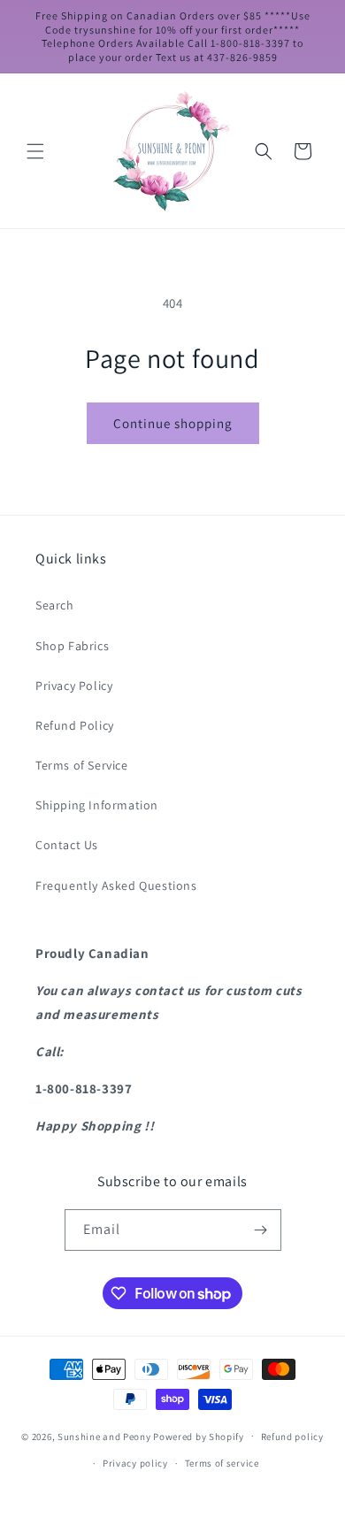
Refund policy (292, 1436)
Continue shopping (173, 423)
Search (54, 605)
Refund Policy (74, 725)
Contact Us (66, 845)
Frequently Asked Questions (116, 885)
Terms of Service (81, 765)
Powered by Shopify (198, 1435)
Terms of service (222, 1463)
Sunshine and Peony (104, 1435)
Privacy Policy (73, 686)
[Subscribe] (261, 1230)
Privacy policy (135, 1463)
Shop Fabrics (72, 646)
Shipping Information (96, 805)
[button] (35, 151)
